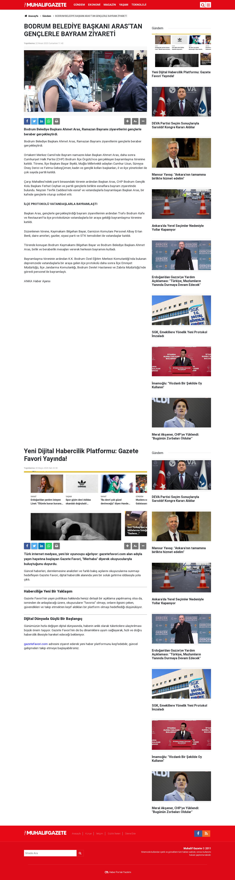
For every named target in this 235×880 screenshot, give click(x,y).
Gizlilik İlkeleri (114, 833)
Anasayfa (76, 833)
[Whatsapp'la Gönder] (49, 121)
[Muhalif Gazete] (45, 4)
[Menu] (208, 5)
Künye (88, 833)
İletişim (99, 833)
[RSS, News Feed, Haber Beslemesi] (206, 833)
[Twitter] (34, 121)
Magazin (110, 4)
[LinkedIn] (41, 121)
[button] (127, 121)
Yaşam (123, 4)
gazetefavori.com (36, 644)
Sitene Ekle (130, 833)
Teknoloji (138, 4)
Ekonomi (94, 4)
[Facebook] (27, 121)
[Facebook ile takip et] (198, 833)
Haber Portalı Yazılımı (120, 872)
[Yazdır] (56, 121)
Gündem (79, 4)
